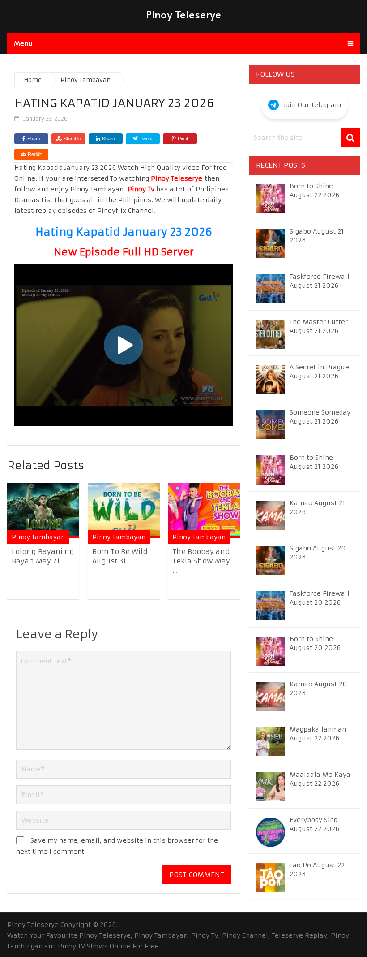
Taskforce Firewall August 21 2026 (320, 281)
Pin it (183, 138)
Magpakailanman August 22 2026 (318, 733)
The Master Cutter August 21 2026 (319, 326)
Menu (23, 43)
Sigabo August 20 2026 (318, 552)
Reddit (35, 154)
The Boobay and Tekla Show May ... (201, 561)
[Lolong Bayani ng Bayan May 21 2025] (43, 510)
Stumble (72, 138)
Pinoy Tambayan (38, 537)
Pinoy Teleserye (183, 14)
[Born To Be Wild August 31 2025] (124, 510)
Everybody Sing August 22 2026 (314, 824)
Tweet (145, 138)
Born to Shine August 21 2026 (314, 462)
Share (33, 138)
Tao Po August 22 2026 (317, 869)
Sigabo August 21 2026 (317, 235)
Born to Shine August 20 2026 (315, 643)
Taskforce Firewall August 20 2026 (320, 597)
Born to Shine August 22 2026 (314, 190)
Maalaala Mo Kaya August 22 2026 (320, 779)
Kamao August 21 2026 (317, 507)
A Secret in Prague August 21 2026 (319, 371)
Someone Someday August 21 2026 (320, 416)
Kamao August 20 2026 (318, 688)
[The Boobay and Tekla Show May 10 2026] (204, 510)
